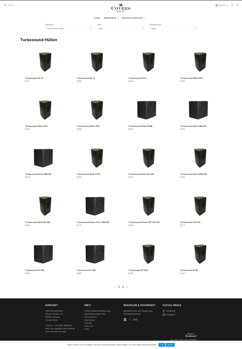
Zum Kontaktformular (55, 331)
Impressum (89, 320)
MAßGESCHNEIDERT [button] (132, 18)
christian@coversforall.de (62, 328)
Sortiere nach (155, 25)
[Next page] (126, 287)
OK (162, 345)
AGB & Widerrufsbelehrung (97, 311)
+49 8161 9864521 (63, 325)
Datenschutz (90, 317)
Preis (99, 25)
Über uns (88, 326)
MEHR (170, 345)
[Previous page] (115, 287)
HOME (97, 18)
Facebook (170, 311)
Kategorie (49, 25)
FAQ (86, 329)
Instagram (170, 314)
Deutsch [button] (222, 5)
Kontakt (88, 323)
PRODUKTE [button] (110, 18)
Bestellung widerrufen (95, 314)
